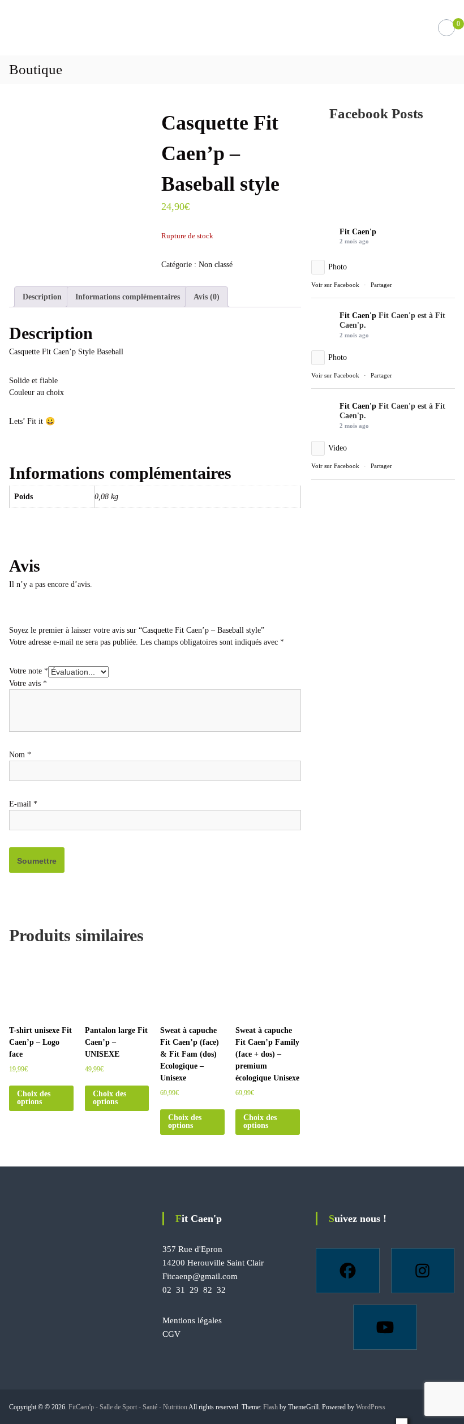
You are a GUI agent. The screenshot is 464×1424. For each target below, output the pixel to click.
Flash (270, 1407)
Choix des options (33, 1098)
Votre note (28, 671)
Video (337, 448)
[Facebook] (348, 1270)
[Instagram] (423, 1270)
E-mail (23, 804)
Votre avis (28, 683)
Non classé (216, 264)
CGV (171, 1334)
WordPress (370, 1407)
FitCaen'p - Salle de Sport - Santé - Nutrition (127, 1407)
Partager (381, 284)
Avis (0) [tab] (207, 297)
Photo (337, 267)
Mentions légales (192, 1320)
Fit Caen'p (358, 232)
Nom (20, 754)
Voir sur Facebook (335, 284)
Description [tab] (42, 297)
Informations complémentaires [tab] (127, 297)
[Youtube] (385, 1327)
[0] (446, 28)
